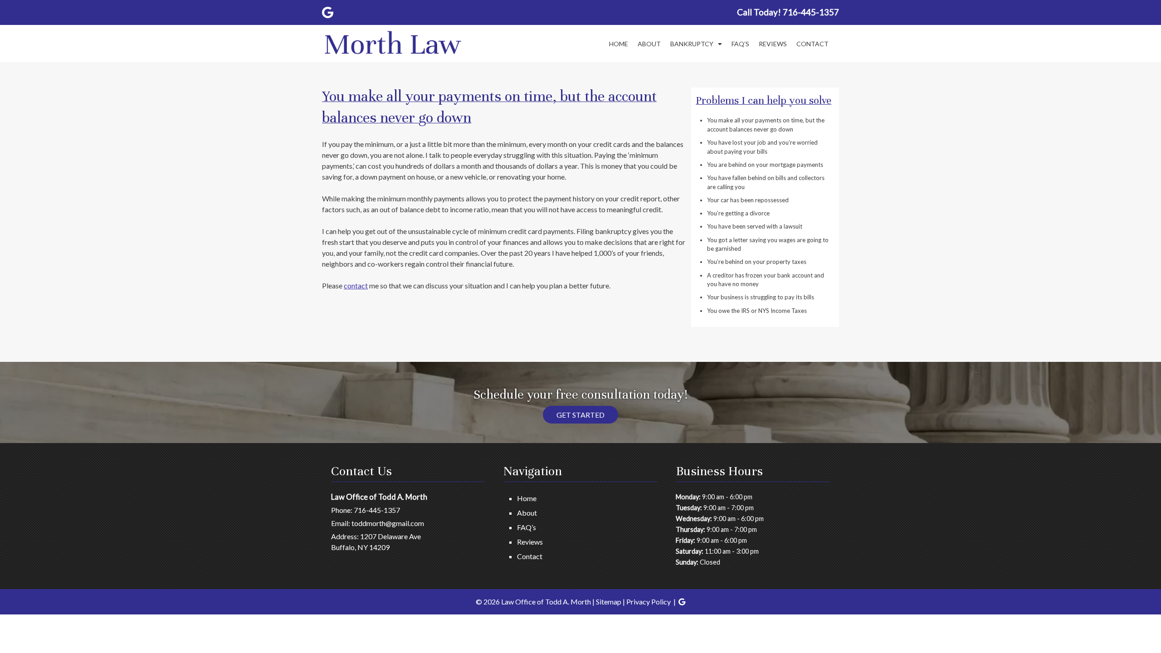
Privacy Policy (648, 601)
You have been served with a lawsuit (754, 226)
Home (618, 44)
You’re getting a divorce (738, 213)
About (649, 44)
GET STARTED (580, 414)
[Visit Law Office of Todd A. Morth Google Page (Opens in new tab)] (327, 12)
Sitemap (608, 601)
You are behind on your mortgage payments (765, 164)
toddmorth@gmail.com (387, 523)
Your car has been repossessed (748, 200)
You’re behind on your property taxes (756, 261)
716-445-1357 (377, 510)
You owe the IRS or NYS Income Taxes (757, 310)
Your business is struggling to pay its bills (760, 297)
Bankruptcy (691, 44)
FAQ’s (740, 44)
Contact (812, 44)
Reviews (773, 44)
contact (356, 285)
